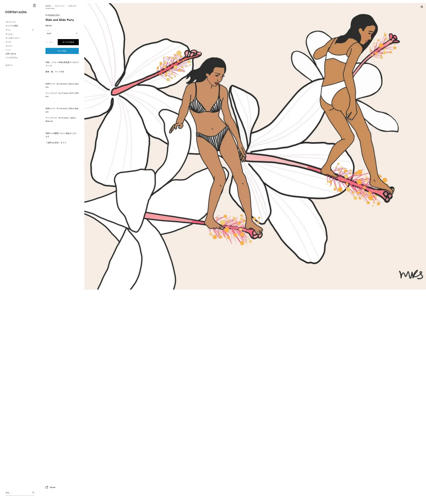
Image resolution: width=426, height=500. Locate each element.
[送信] (33, 492)
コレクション (60, 6)
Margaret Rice (54, 15)
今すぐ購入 (62, 51)
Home (48, 6)
